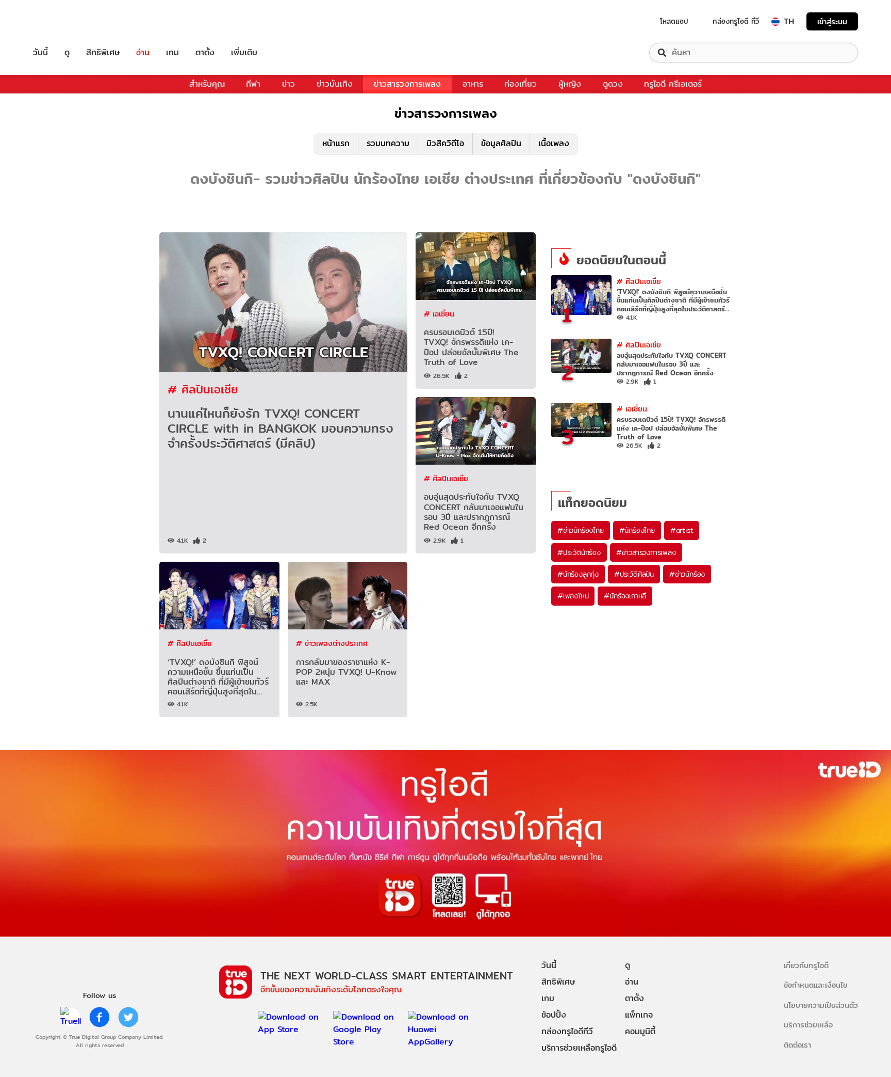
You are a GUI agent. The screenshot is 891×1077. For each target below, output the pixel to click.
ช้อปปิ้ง (553, 1014)
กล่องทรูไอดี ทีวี (736, 21)
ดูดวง (613, 83)
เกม (172, 52)
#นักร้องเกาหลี (625, 595)
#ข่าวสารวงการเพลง (646, 552)
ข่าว (288, 83)
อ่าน (143, 52)
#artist (682, 530)
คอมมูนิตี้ (640, 1031)
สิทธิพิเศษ (103, 52)
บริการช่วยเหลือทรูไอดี (579, 1047)
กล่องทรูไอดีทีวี (567, 1031)
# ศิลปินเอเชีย (203, 389)
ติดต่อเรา (797, 1045)
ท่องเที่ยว (520, 83)
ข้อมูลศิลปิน (501, 143)
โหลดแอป (674, 21)
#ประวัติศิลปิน (634, 574)
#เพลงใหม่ (572, 595)
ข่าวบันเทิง (335, 83)
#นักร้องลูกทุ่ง (578, 574)
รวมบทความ (388, 143)
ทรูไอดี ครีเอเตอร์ (673, 83)
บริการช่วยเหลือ (808, 1025)
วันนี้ (40, 52)
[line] (70, 1017)
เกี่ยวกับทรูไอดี (806, 965)
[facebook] (99, 1017)
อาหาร (473, 83)
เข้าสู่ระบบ (832, 21)
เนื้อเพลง (553, 143)
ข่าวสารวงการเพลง (407, 83)
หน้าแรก (336, 143)
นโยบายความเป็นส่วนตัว (821, 1005)
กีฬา (253, 83)
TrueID (64, 21)
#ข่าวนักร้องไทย (580, 530)
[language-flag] (775, 22)
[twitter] (128, 1017)
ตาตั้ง (204, 52)
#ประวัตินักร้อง (579, 552)
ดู (67, 52)
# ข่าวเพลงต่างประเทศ (332, 643)
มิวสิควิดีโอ (445, 143)
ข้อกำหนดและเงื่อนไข (815, 985)
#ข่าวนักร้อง (687, 574)
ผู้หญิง (569, 83)
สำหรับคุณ (207, 83)
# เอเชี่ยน (439, 314)
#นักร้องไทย (637, 530)
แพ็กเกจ (639, 1014)
